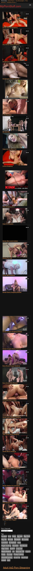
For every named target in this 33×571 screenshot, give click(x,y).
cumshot (4, 542)
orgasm (27, 551)
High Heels (5, 548)
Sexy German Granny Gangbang (11, 44)
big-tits (4, 539)
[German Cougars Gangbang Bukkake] (16, 323)
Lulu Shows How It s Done (9, 400)
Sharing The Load (7, 258)
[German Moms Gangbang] (16, 443)
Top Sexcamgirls (20, 1)
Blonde (10, 539)
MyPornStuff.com (10, 6)
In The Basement (7, 115)
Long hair (19, 548)
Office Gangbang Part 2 (9, 207)
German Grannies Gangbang (10, 27)
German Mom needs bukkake (10, 241)
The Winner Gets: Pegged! (9, 520)
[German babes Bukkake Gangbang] (16, 408)
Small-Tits (17, 557)
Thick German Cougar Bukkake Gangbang (14, 502)
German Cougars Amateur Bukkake (12, 349)
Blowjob (17, 539)
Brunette (25, 539)
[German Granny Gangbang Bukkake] (16, 284)
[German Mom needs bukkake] (16, 232)
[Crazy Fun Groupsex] (16, 215)
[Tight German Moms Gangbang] (16, 426)
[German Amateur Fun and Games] (16, 477)
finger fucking (6, 545)
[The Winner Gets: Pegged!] (16, 511)
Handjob (15, 545)
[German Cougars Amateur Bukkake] (16, 340)
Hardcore (23, 545)
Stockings (24, 557)
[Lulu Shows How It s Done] (16, 391)
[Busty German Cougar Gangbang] (16, 357)
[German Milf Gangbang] (16, 266)
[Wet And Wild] (16, 123)
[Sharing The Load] (16, 249)
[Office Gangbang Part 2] (16, 198)
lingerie (12, 548)
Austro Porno (11, 1)
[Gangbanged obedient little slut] (16, 70)
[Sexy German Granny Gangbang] (16, 36)
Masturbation (6, 551)
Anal (9, 536)
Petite (3, 554)
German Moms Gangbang (9, 451)
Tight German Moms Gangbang (11, 434)
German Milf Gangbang (9, 275)
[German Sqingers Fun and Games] (16, 460)
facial (19, 543)
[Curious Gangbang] (16, 157)
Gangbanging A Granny (9, 61)
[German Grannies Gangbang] (16, 19)
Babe (14, 536)
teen (8, 560)
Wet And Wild (6, 132)
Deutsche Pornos (11, 2)
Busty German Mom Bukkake (10, 383)
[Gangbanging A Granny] (16, 53)
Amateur (4, 536)
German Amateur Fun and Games (11, 485)
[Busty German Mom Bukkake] (16, 374)
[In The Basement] (16, 106)
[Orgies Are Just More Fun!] (16, 140)
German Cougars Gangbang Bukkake (12, 331)
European (12, 542)
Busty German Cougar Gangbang (11, 366)
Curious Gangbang (8, 166)
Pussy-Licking (19, 554)
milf (13, 551)
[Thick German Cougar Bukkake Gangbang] (16, 494)
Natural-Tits (20, 551)
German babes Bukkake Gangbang (12, 417)
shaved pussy (7, 557)
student (3, 560)
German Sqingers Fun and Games (11, 468)
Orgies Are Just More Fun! (9, 149)
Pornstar (9, 554)
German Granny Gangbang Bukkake (12, 292)
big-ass (19, 536)
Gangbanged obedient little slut (11, 78)
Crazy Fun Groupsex (8, 224)
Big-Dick (27, 536)
